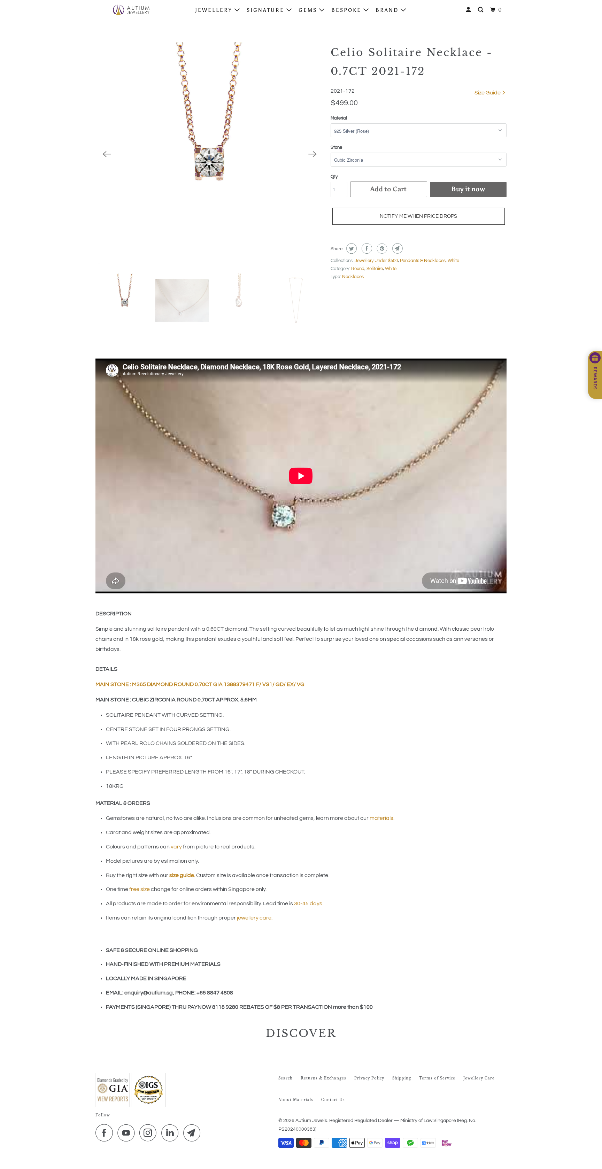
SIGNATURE (266, 10)
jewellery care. (254, 918)
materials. (382, 818)
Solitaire (374, 268)
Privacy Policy (369, 1078)
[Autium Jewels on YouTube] (127, 1132)
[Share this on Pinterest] (381, 248)
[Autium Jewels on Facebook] (105, 1132)
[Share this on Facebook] (366, 248)
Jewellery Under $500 (376, 260)
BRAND (388, 10)
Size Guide (488, 92)
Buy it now (468, 189)
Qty (334, 176)
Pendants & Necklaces (423, 260)
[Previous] (106, 154)
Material (339, 118)
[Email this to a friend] (397, 248)
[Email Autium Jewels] (193, 1132)
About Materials (295, 1100)
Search (285, 1078)
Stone (336, 147)
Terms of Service (437, 1078)
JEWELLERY (214, 10)
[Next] (312, 154)
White (453, 260)
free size (139, 889)
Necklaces (353, 276)
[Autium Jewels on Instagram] (149, 1132)
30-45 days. (308, 903)
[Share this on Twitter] (351, 248)
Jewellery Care (479, 1078)
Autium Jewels (311, 1120)
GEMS (309, 10)
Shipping (401, 1078)
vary (176, 846)
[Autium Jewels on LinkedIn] (171, 1132)
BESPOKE (347, 10)
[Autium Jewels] (131, 10)
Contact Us (333, 1100)
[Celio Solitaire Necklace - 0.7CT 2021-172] (209, 154)
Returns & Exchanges (323, 1078)
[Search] (482, 9)
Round (357, 268)
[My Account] (469, 9)
